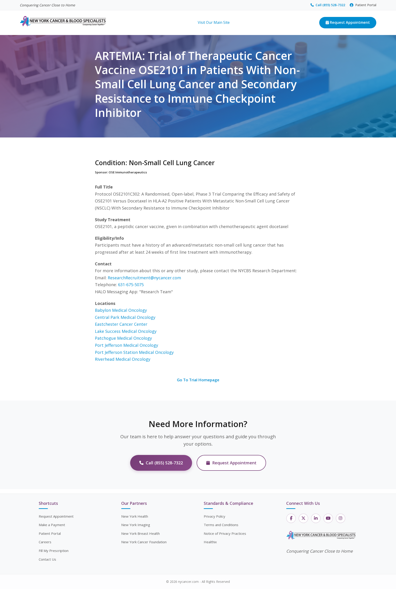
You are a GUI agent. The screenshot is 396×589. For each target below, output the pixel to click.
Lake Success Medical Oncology (126, 331)
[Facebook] (291, 518)
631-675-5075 (131, 284)
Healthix (210, 542)
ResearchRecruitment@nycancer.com (144, 277)
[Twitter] (303, 518)
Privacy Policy (214, 516)
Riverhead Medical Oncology (122, 359)
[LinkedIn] (316, 518)
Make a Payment (52, 524)
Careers (45, 542)
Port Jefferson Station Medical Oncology (134, 352)
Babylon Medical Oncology (121, 310)
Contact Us (47, 559)
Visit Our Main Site (214, 22)
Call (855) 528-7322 (330, 5)
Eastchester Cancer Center (121, 324)
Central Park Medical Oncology (125, 317)
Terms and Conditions (221, 524)
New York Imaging (135, 524)
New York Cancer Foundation (144, 542)
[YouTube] (328, 518)
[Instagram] (340, 518)
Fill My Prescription (54, 550)
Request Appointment (349, 22)
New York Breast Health (140, 533)
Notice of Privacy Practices (225, 533)
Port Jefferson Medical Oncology (126, 345)
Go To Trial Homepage (198, 379)
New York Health (134, 516)
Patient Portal (365, 5)
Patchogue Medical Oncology (123, 338)
